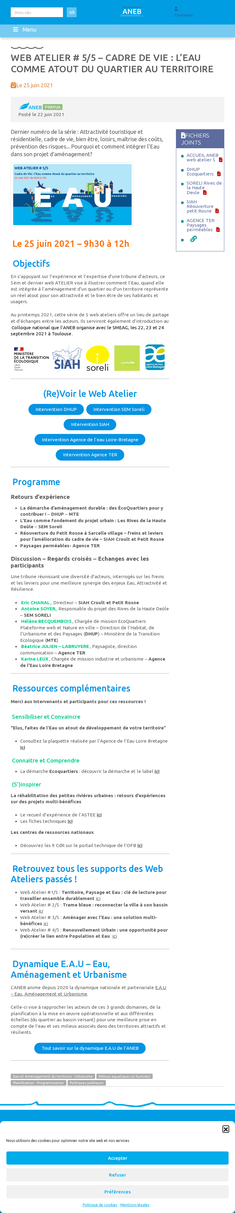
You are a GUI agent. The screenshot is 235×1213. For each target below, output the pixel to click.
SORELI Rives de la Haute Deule (204, 187)
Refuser (117, 1174)
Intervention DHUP (56, 409)
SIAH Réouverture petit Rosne (200, 206)
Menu (29, 29)
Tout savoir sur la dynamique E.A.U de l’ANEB (90, 1048)
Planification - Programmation (38, 1083)
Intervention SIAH (90, 424)
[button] (226, 1129)
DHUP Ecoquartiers (200, 171)
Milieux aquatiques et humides (124, 1076)
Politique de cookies (100, 1205)
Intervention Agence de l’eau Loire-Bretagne (90, 439)
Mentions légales (134, 1205)
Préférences (117, 1191)
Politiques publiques (86, 1083)
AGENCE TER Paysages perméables (200, 225)
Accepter (117, 1158)
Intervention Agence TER (90, 454)
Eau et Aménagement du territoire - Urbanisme (53, 1076)
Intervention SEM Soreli (118, 409)
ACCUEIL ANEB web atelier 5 (202, 157)
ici (22, 747)
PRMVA (53, 107)
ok (72, 12)
